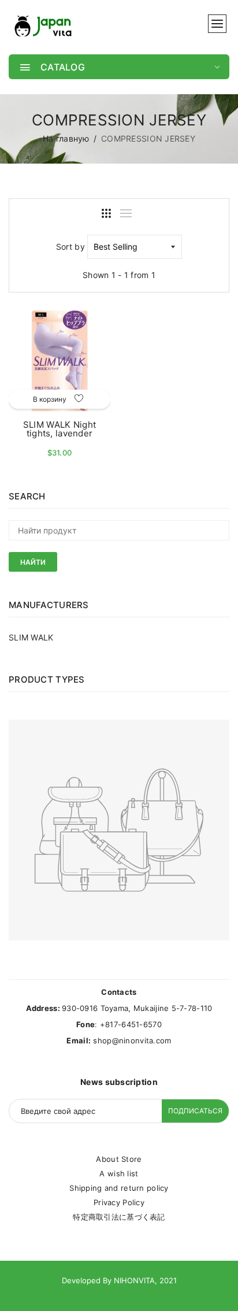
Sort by (70, 246)
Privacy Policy (119, 1202)
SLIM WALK (31, 637)
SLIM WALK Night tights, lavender (59, 429)
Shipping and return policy (118, 1188)
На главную (66, 138)
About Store (119, 1159)
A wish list (118, 1173)
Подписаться (195, 1110)
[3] (106, 213)
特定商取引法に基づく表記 (119, 1216)
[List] (126, 213)
